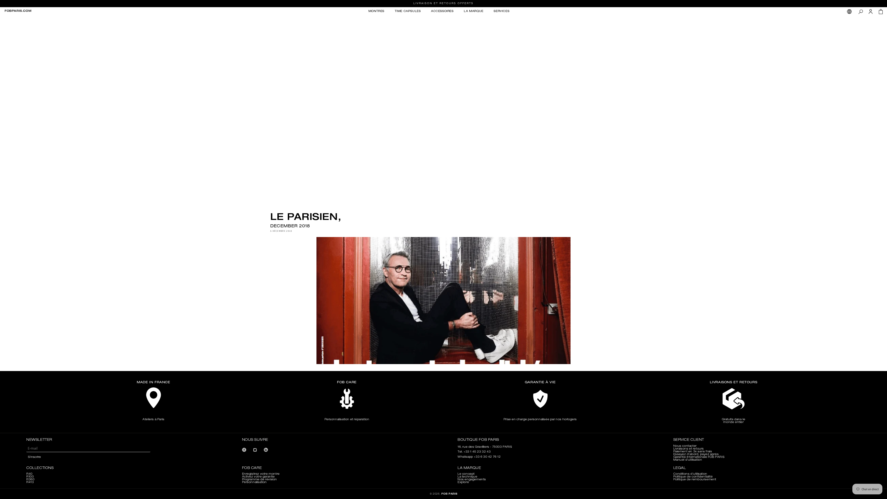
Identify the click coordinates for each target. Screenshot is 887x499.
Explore (463, 482)
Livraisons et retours (688, 448)
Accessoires (442, 11)
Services (501, 11)
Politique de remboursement (695, 479)
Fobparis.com (18, 11)
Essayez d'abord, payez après (696, 454)
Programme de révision (259, 479)
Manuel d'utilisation (687, 460)
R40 (29, 474)
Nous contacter (685, 446)
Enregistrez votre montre (261, 474)
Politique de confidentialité (693, 476)
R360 (30, 479)
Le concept (466, 474)
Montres (376, 11)
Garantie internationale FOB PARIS (699, 457)
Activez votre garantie (258, 476)
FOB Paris (449, 494)
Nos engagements (472, 479)
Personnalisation (254, 482)
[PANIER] (881, 13)
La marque (473, 11)
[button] (860, 11)
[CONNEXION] (871, 13)
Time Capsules (408, 11)
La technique (467, 476)
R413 (30, 482)
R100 (30, 476)
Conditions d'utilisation (690, 474)
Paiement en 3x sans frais (692, 451)
